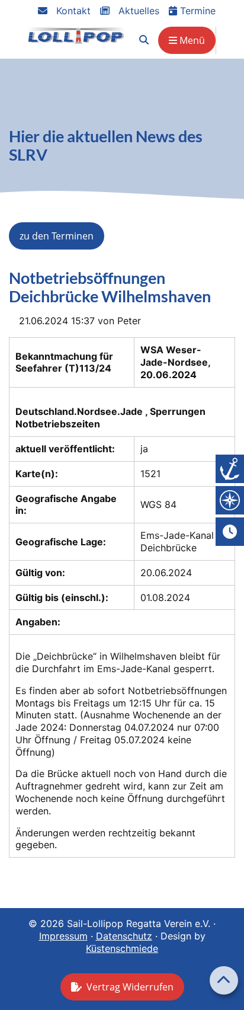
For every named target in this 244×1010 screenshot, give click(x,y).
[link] (143, 40)
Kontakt (72, 11)
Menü (191, 40)
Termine (196, 11)
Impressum (63, 936)
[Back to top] (224, 980)
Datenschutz (124, 936)
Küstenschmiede (122, 948)
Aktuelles (137, 11)
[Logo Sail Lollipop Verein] (76, 35)
